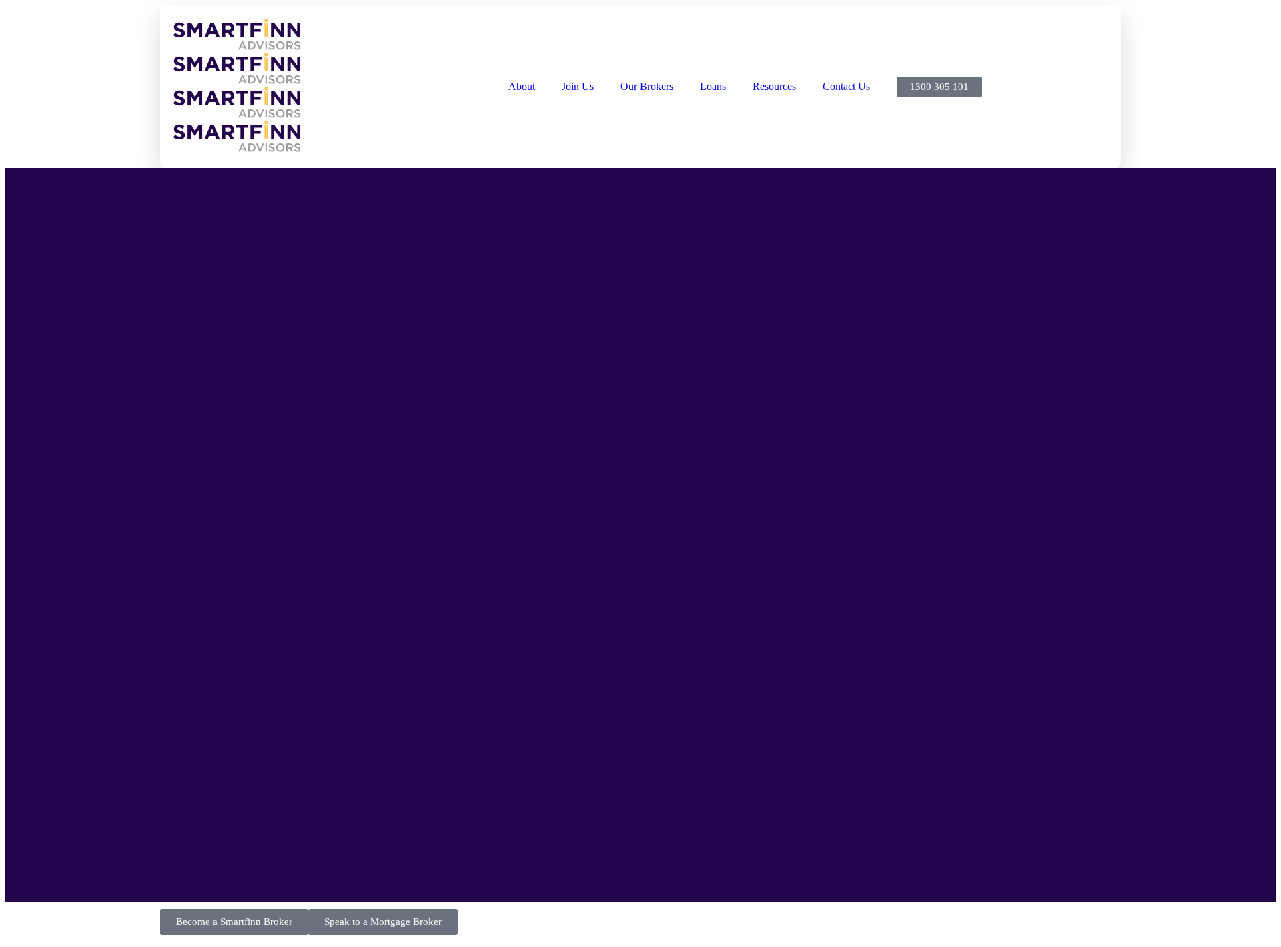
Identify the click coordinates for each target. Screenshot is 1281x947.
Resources (774, 86)
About (521, 86)
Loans (713, 86)
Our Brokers (646, 86)
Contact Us (846, 86)
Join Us (578, 86)
